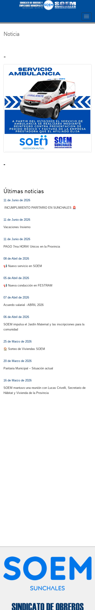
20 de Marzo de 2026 (17, 361)
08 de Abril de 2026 (16, 258)
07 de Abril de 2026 (16, 297)
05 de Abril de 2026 (16, 278)
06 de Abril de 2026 (16, 317)
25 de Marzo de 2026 (17, 341)
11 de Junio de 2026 (16, 200)
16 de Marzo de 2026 (17, 380)
